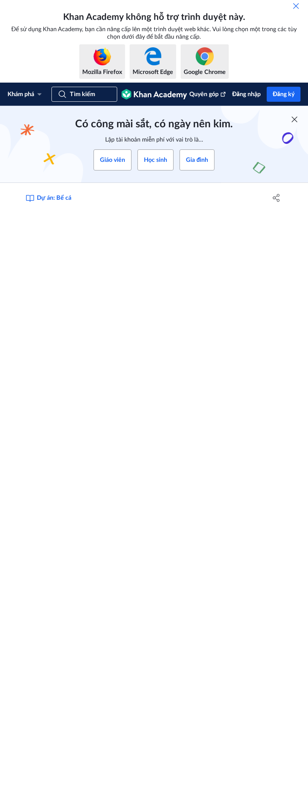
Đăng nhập (246, 94)
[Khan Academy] (154, 94)
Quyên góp (204, 94)
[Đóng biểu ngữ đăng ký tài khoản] (294, 119)
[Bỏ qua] (296, 6)
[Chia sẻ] (276, 197)
